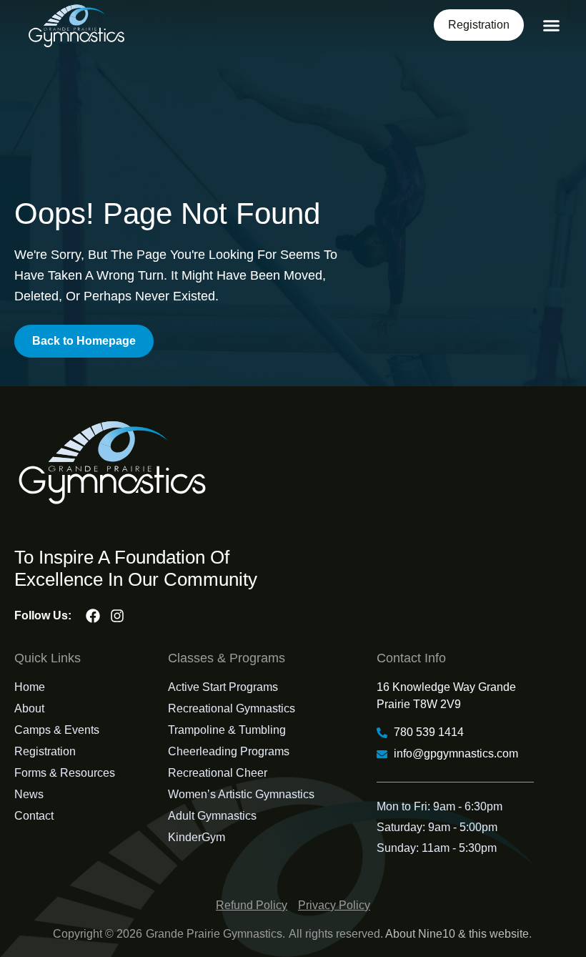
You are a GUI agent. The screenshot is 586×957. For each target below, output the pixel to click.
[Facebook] (93, 616)
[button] (551, 25)
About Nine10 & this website (457, 934)
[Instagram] (117, 616)
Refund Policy (251, 905)
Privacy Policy (334, 905)
